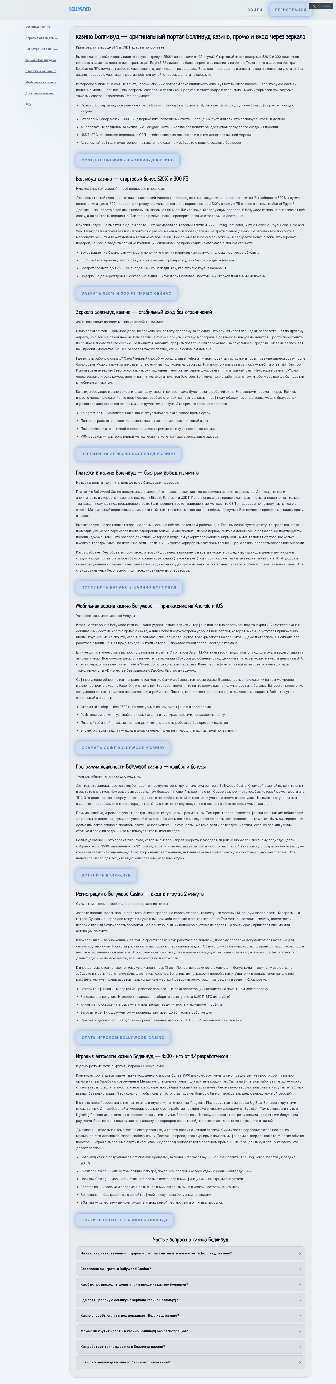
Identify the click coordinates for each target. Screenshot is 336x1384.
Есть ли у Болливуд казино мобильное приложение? (125, 1362)
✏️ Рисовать (321, 6)
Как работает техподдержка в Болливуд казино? (122, 1347)
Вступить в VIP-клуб (106, 875)
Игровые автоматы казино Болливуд (44, 38)
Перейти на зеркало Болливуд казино (128, 454)
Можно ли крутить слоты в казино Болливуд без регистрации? (134, 1331)
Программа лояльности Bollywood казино (44, 93)
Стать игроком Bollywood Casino (123, 1037)
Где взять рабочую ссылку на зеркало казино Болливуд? (129, 1300)
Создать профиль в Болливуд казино (128, 160)
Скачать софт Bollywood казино (123, 748)
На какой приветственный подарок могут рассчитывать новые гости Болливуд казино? (156, 1253)
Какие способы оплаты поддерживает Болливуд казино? (129, 1315)
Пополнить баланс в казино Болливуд (129, 587)
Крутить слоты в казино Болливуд (125, 1220)
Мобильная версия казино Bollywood (44, 82)
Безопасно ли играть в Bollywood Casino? (115, 1269)
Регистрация (291, 10)
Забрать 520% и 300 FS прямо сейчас (126, 293)
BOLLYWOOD (80, 9)
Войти (255, 10)
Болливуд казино (37, 26)
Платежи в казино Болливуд (44, 71)
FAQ (28, 104)
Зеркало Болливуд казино (44, 60)
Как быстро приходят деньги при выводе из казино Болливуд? (134, 1284)
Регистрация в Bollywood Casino (44, 49)
